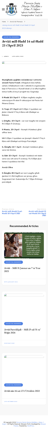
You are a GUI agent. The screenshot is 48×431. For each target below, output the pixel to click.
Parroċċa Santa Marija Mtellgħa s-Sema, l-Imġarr (32, 6)
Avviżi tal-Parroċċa (11, 37)
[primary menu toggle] (3, 9)
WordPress (30, 426)
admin (6, 56)
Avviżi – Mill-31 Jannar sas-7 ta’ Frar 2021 (22, 269)
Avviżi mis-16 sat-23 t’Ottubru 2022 (22, 390)
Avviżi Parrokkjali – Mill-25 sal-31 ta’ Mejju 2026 (22, 331)
